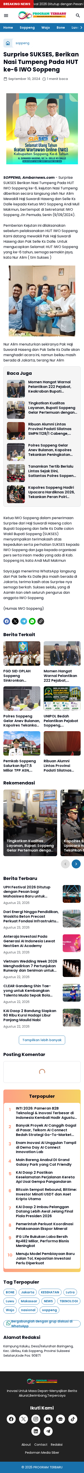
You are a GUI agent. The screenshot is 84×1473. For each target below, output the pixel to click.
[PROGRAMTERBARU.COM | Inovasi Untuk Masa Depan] (42, 15)
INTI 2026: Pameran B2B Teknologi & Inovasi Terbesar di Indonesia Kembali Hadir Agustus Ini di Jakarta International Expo (46, 1113)
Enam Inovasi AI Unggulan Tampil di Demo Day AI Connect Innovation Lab (46, 1147)
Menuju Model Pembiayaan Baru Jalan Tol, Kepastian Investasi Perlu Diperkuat (45, 1258)
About (26, 1444)
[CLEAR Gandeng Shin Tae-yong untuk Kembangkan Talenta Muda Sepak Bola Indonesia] (72, 993)
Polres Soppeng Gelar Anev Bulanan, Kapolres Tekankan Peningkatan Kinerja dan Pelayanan (49, 450)
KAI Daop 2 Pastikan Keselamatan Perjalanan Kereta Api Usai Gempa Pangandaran (45, 1177)
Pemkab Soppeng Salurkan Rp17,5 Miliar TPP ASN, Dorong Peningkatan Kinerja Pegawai (21, 766)
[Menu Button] (6, 15)
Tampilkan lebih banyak (42, 1040)
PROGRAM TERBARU (47, 1467)
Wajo (45, 27)
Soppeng (27, 27)
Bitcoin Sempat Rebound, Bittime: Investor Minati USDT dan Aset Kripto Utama (46, 1194)
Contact (40, 1444)
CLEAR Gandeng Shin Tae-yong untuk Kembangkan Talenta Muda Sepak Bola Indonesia (27, 991)
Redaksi (56, 1444)
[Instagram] (35, 1419)
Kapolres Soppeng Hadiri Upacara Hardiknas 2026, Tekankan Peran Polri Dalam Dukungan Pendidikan (51, 492)
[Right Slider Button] (79, 27)
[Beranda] (7, 43)
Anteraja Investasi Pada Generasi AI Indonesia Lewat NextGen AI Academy (29, 941)
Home (8, 27)
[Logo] (42, 1381)
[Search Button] (77, 15)
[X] (15, 621)
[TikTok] (72, 1419)
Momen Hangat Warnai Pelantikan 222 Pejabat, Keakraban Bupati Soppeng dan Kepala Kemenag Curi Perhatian (50, 387)
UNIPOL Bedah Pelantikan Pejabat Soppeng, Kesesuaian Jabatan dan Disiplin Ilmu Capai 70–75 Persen (61, 721)
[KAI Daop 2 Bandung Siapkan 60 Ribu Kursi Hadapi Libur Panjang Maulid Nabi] (72, 1017)
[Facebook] (6, 621)
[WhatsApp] (32, 621)
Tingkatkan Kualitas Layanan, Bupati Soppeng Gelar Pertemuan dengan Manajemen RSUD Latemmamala (51, 408)
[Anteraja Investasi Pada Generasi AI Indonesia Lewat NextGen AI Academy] (72, 943)
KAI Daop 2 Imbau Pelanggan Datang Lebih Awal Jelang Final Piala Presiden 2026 (44, 1212)
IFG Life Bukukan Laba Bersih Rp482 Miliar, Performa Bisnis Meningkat (42, 1241)
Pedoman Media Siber (42, 1452)
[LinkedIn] (35, 1431)
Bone (61, 27)
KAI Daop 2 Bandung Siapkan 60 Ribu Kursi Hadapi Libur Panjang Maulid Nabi (29, 1015)
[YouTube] (48, 1419)
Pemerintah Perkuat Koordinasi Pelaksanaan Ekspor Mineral (44, 1226)
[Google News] (60, 1419)
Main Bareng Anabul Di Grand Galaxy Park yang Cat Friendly (44, 1162)
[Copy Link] (40, 621)
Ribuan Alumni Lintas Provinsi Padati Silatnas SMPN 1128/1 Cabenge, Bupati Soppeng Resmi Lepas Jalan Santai (49, 429)
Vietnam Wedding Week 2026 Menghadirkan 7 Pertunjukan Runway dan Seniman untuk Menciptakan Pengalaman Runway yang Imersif (30, 966)
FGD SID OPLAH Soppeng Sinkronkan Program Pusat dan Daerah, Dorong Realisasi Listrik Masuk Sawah (21, 676)
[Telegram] (23, 621)
